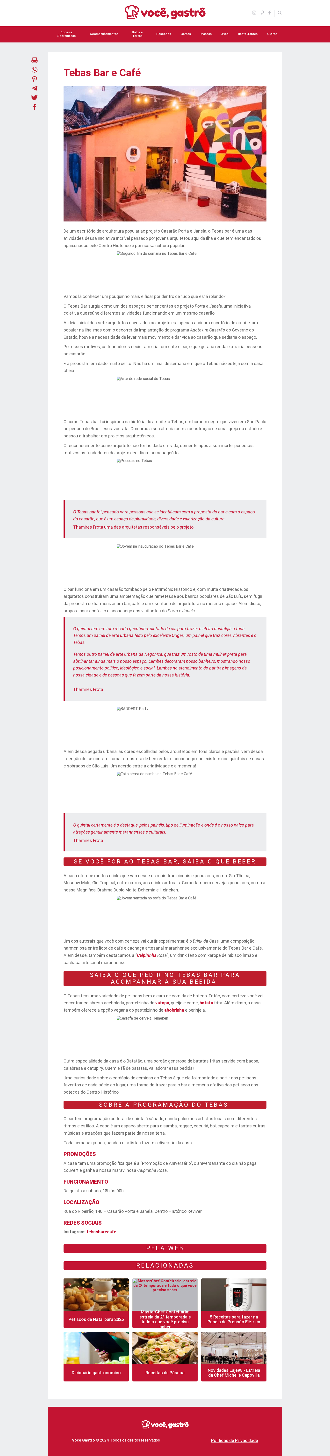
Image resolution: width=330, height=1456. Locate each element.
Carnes (186, 34)
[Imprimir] (34, 60)
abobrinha (174, 1010)
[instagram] (254, 13)
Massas (206, 34)
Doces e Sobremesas (66, 34)
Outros (272, 34)
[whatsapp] (34, 70)
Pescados (163, 34)
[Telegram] (34, 88)
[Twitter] (34, 98)
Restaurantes (248, 34)
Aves (224, 34)
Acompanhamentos (104, 34)
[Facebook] (271, 13)
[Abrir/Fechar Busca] (279, 13)
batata (206, 1002)
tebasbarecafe (101, 1231)
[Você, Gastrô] (165, 16)
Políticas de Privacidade (234, 1440)
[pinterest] (262, 13)
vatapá (162, 1002)
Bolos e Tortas (137, 34)
